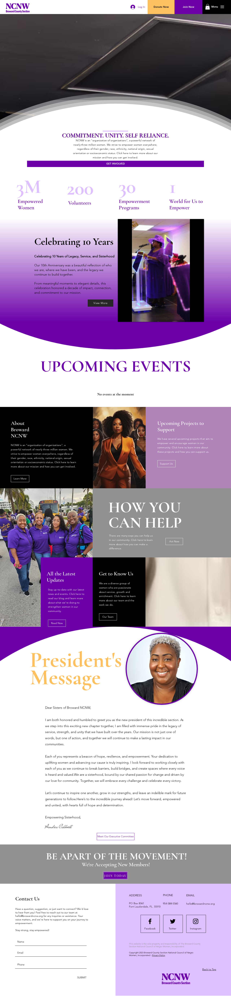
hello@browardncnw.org (29, 916)
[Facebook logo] (150, 921)
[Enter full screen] (199, 317)
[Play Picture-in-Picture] (193, 317)
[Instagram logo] (195, 921)
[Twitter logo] (172, 921)
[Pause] (122, 317)
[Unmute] (128, 317)
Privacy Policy (158, 955)
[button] (215, 7)
